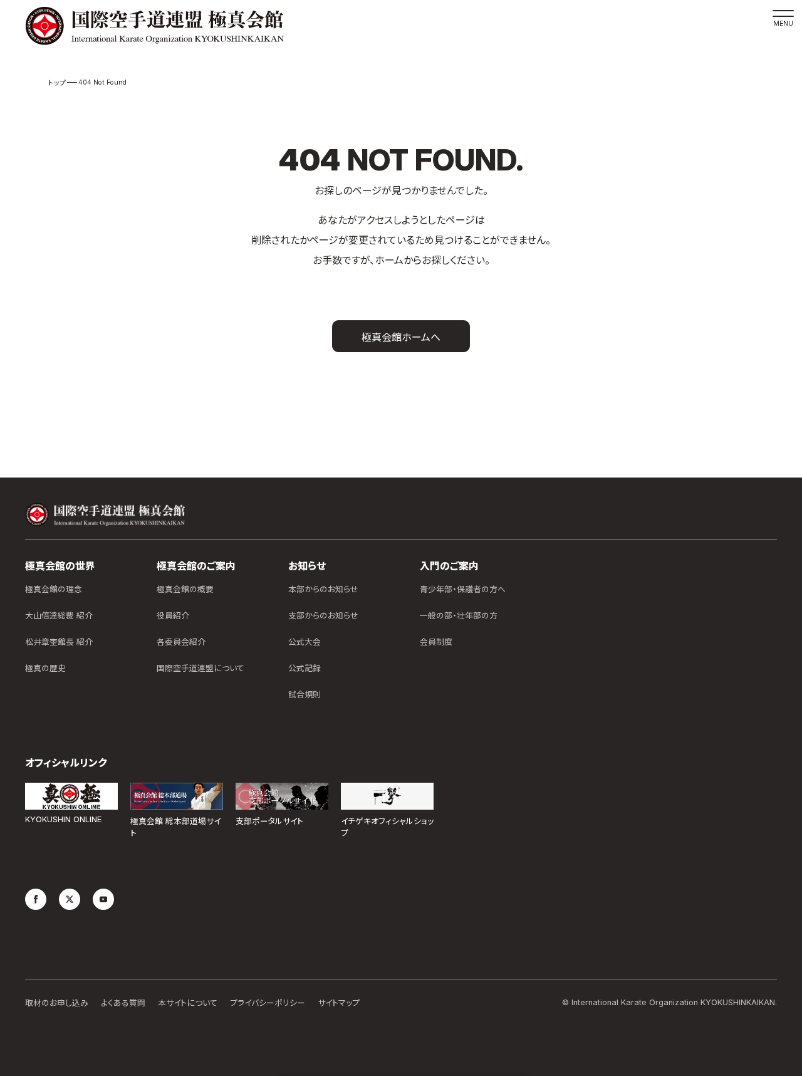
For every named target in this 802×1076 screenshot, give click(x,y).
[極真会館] (154, 25)
